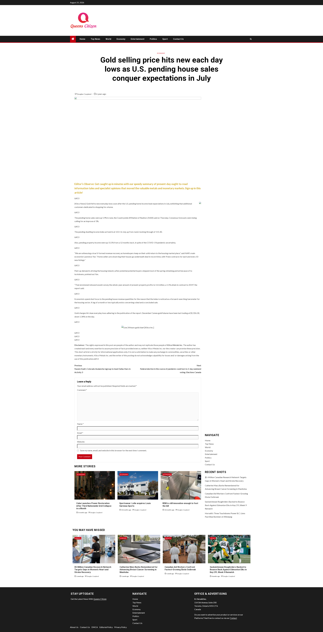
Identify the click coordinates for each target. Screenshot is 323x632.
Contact (233, 618)
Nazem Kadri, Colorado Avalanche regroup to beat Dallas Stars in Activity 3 (102, 368)
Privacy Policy (120, 627)
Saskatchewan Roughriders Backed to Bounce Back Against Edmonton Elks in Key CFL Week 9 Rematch (226, 505)
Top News (95, 39)
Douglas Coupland (84, 94)
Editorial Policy (106, 627)
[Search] (250, 39)
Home (82, 39)
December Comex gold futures (155, 313)
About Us (74, 627)
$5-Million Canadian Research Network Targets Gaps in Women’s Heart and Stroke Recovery (92, 570)
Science (123, 538)
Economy (121, 39)
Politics (153, 39)
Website (81, 441)
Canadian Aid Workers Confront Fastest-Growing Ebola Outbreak (180, 568)
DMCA (94, 627)
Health (78, 538)
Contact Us (178, 39)
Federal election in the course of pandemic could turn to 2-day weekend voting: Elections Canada (170, 368)
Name (80, 424)
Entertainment (137, 39)
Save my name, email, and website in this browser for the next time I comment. (113, 450)
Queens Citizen (99, 599)
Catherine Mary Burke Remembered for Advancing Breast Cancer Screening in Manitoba (139, 570)
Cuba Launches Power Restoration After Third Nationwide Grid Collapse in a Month (93, 506)
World (108, 39)
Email (80, 433)
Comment (82, 390)
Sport (165, 39)
